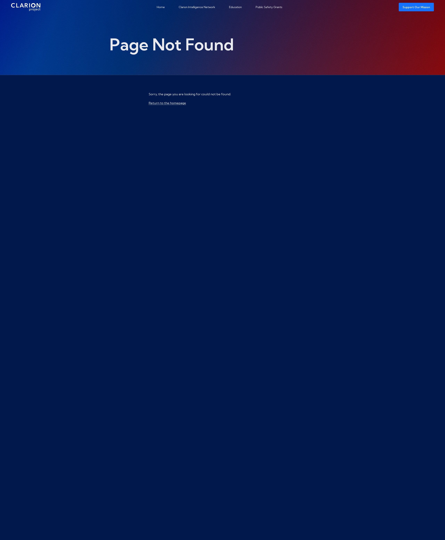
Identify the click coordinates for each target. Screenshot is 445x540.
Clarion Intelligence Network (197, 7)
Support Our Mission (416, 7)
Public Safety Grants (269, 7)
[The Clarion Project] (25, 7)
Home (161, 7)
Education (235, 7)
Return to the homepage (167, 103)
